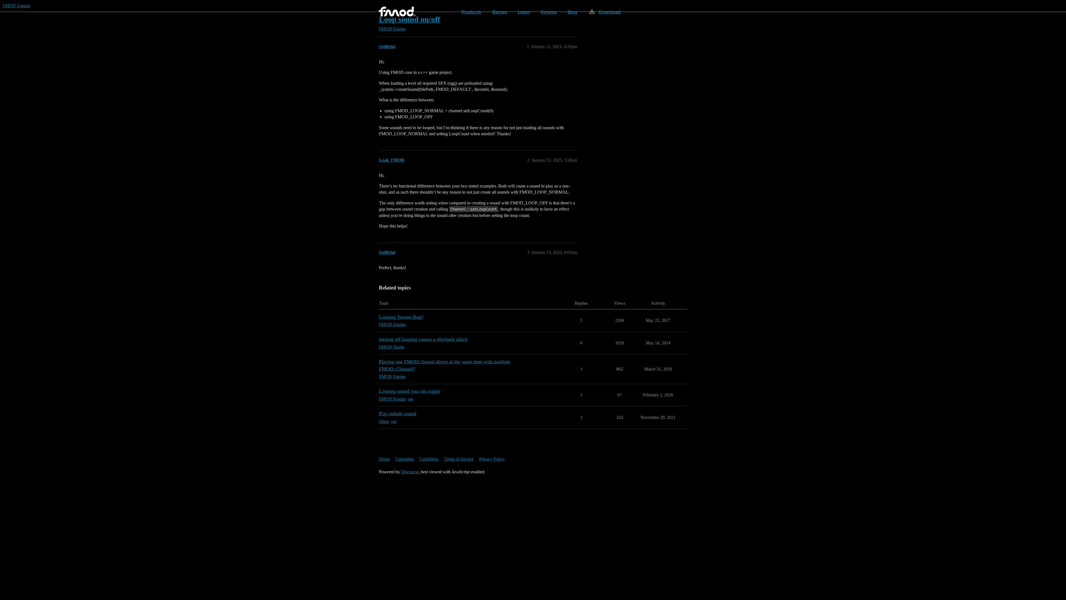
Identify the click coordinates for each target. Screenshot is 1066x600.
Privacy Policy (492, 459)
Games (499, 12)
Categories (404, 459)
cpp (410, 399)
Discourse (410, 471)
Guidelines (428, 459)
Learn (524, 12)
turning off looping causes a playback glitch (423, 339)
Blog (572, 12)
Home (384, 459)
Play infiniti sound (397, 413)
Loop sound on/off (409, 19)
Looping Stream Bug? (401, 317)
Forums (549, 12)
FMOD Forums (16, 5)
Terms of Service (459, 459)
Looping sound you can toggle (409, 391)
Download (609, 12)
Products (471, 12)
